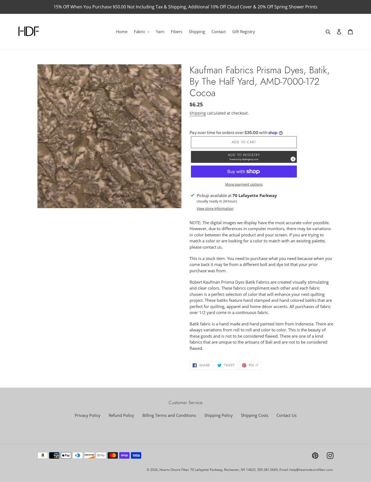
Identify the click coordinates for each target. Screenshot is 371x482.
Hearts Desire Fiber (174, 469)
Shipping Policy (218, 415)
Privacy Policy (87, 415)
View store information (215, 208)
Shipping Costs (254, 415)
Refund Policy (121, 415)
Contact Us (286, 415)
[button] (244, 157)
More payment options (244, 184)
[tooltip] (293, 159)
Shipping (198, 113)
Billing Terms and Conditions (169, 415)
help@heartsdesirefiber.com (311, 469)
